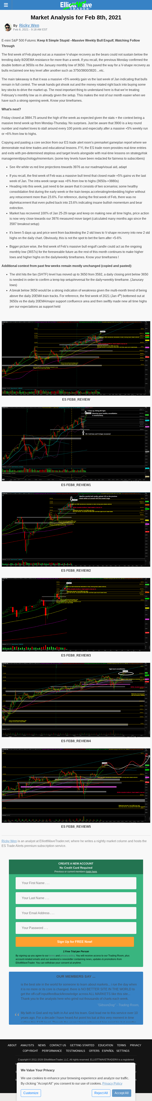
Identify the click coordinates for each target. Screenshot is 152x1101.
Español (108, 1050)
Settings (122, 1050)
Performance (52, 1050)
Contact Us (58, 1045)
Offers (94, 1050)
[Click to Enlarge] (76, 394)
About (12, 1045)
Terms (121, 1045)
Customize (30, 1093)
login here (91, 871)
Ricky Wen (9, 841)
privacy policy (67, 955)
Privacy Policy (112, 1083)
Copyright (30, 1050)
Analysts (27, 1045)
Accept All (122, 1093)
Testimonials (75, 1050)
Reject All (101, 1093)
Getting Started (82, 1045)
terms (52, 955)
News (42, 1045)
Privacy (135, 1045)
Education (105, 1045)
